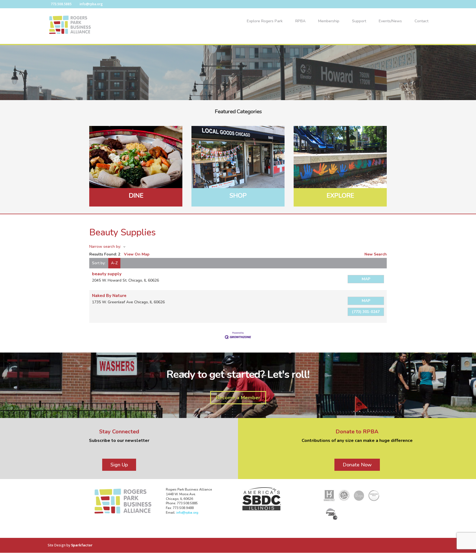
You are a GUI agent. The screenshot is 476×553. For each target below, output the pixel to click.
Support (359, 21)
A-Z (114, 263)
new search (375, 254)
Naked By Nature (109, 295)
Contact (421, 21)
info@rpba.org (187, 512)
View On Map (137, 254)
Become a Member (238, 397)
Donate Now (357, 464)
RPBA (300, 21)
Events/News (390, 21)
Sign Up (119, 464)
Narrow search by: (105, 246)
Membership (328, 21)
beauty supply (106, 274)
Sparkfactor (82, 545)
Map (366, 279)
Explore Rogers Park (265, 21)
